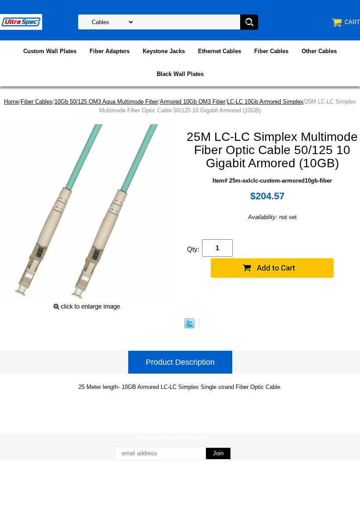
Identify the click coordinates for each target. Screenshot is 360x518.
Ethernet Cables (219, 51)
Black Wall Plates (180, 74)
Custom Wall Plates (49, 51)
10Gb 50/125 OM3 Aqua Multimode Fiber (106, 101)
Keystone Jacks (164, 51)
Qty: (193, 249)
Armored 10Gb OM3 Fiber (192, 101)
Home (11, 101)
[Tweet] (189, 326)
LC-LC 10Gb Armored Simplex (265, 101)
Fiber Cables (271, 51)
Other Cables (319, 51)
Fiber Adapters (110, 51)
